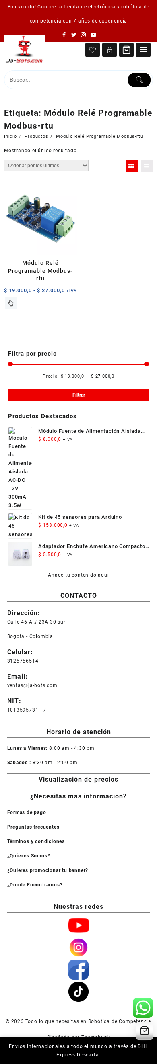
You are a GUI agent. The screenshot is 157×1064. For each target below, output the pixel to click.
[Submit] (139, 80)
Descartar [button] (89, 1055)
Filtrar (78, 395)
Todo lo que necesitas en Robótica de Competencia (88, 1021)
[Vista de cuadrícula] (132, 166)
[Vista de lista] (147, 166)
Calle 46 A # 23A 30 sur (36, 622)
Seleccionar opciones (11, 303)
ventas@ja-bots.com (32, 685)
